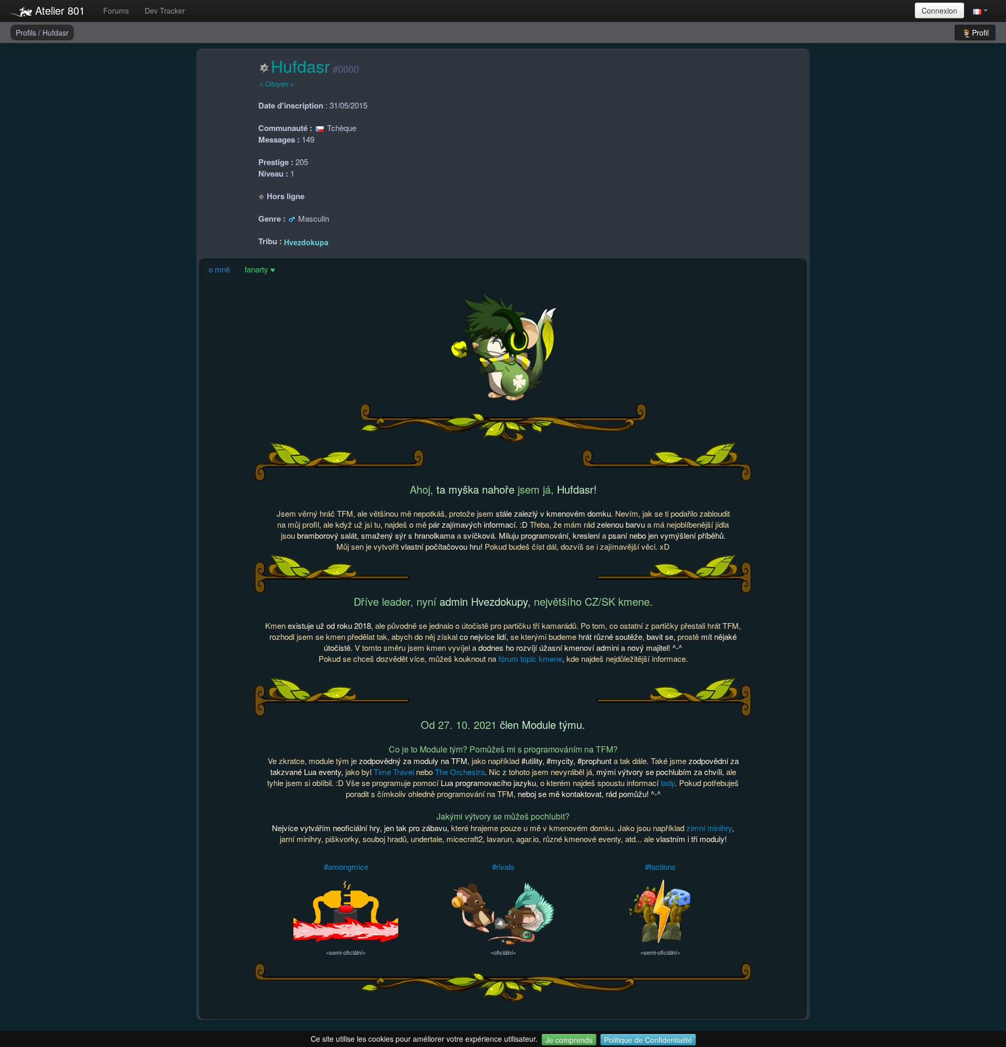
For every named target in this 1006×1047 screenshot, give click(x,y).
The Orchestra (460, 771)
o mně (219, 269)
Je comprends (569, 1039)
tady (668, 782)
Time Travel (394, 771)
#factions (660, 866)
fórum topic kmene (530, 658)
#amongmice (346, 866)
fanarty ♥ (260, 269)
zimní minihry (709, 827)
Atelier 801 (58, 10)
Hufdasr (55, 32)
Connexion (939, 10)
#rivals (503, 866)
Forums (116, 10)
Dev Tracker (165, 10)
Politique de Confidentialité (648, 1039)
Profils (27, 32)
